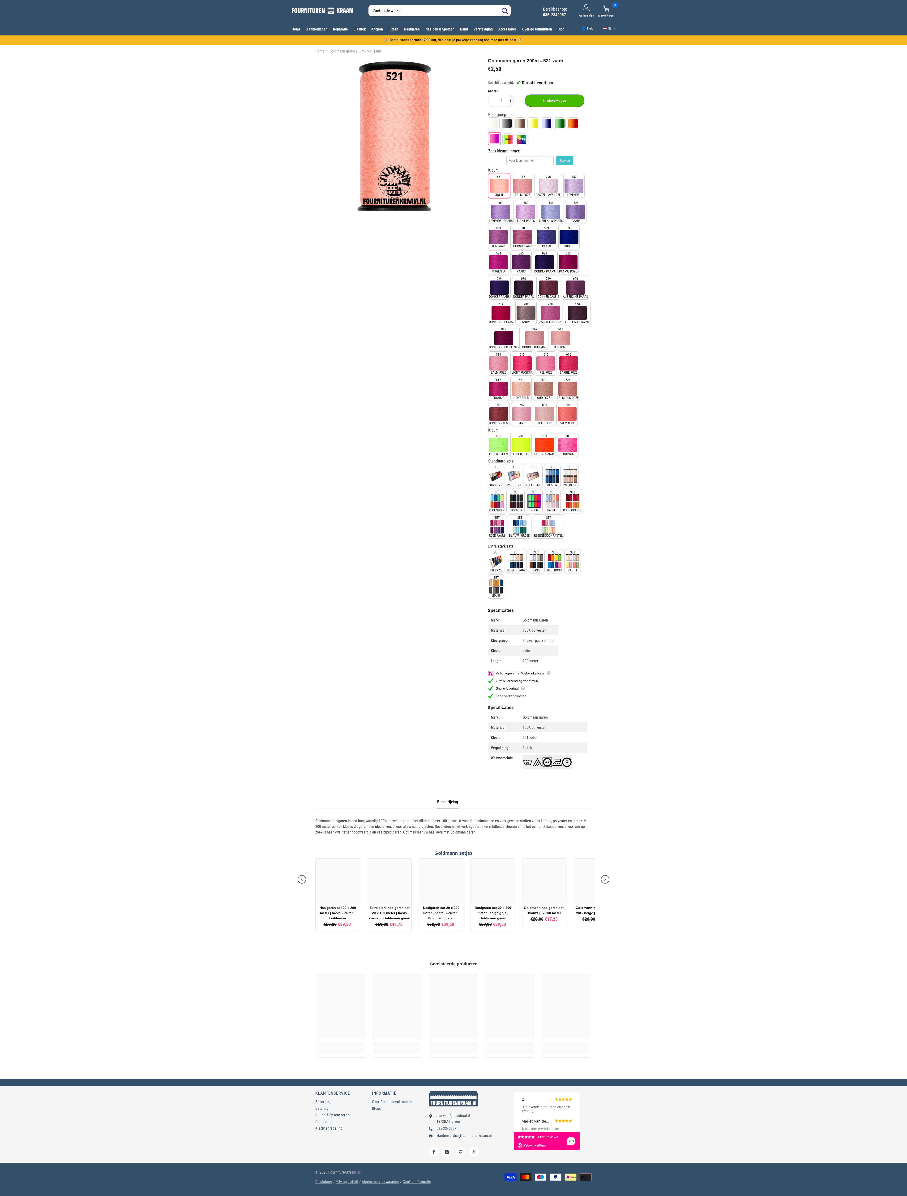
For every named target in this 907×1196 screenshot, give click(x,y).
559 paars (546, 237)
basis (536, 561)
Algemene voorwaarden (380, 1181)
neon (534, 501)
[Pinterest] (461, 1152)
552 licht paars (526, 212)
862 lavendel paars (501, 212)
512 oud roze (560, 338)
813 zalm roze (567, 414)
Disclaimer (323, 1181)
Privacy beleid (347, 1181)
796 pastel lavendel (548, 186)
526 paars (576, 212)
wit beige (570, 476)
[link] (587, 28)
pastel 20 (514, 476)
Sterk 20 (496, 561)
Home (319, 51)
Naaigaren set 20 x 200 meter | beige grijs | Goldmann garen (493, 913)
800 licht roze (544, 414)
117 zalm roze (522, 186)
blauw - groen (519, 526)
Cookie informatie (417, 1181)
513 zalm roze (498, 363)
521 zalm (499, 186)
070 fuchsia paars (522, 237)
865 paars (521, 262)
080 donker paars (523, 287)
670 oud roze (543, 389)
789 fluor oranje (544, 445)
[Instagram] (447, 1152)
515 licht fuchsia (522, 363)
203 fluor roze (568, 445)
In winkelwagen (554, 100)
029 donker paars (499, 287)
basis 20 (496, 476)
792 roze (521, 414)
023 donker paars (544, 262)
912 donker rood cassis (503, 338)
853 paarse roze (568, 262)
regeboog (554, 561)
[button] (302, 879)
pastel (552, 501)
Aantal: (493, 91)
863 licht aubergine (577, 313)
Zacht (572, 561)
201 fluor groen (498, 445)
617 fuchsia (498, 389)
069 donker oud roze (534, 338)
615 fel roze (546, 363)
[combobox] (433, 10)
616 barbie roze (568, 363)
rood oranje (572, 501)
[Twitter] (474, 1152)
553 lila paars (498, 237)
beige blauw (516, 561)
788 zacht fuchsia (550, 313)
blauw (552, 476)
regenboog (497, 501)
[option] (394, 136)
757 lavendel (574, 186)
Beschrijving (447, 801)
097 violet (569, 237)
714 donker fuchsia (501, 313)
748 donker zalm (499, 414)
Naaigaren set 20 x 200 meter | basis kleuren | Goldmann (338, 913)
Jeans (496, 586)
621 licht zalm (521, 389)
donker (516, 501)
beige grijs (533, 476)
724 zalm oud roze (568, 389)
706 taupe (526, 313)
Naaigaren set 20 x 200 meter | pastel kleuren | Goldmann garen (441, 913)
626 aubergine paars (575, 287)
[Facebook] (434, 1152)
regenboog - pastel (548, 526)
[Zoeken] (439, 10)
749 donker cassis (548, 287)
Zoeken (565, 160)
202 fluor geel (521, 445)
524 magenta (498, 262)
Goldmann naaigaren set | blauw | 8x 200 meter (544, 910)
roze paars (497, 526)
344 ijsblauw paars (551, 212)
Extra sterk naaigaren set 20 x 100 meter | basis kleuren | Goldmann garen (389, 913)
